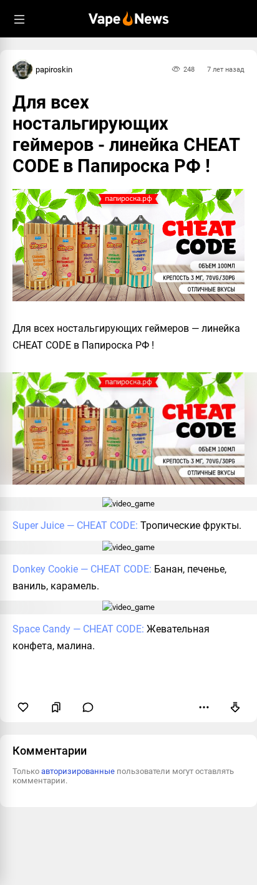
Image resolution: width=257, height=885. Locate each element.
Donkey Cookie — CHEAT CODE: (82, 569)
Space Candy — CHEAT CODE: (78, 629)
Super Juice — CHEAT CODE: (75, 525)
